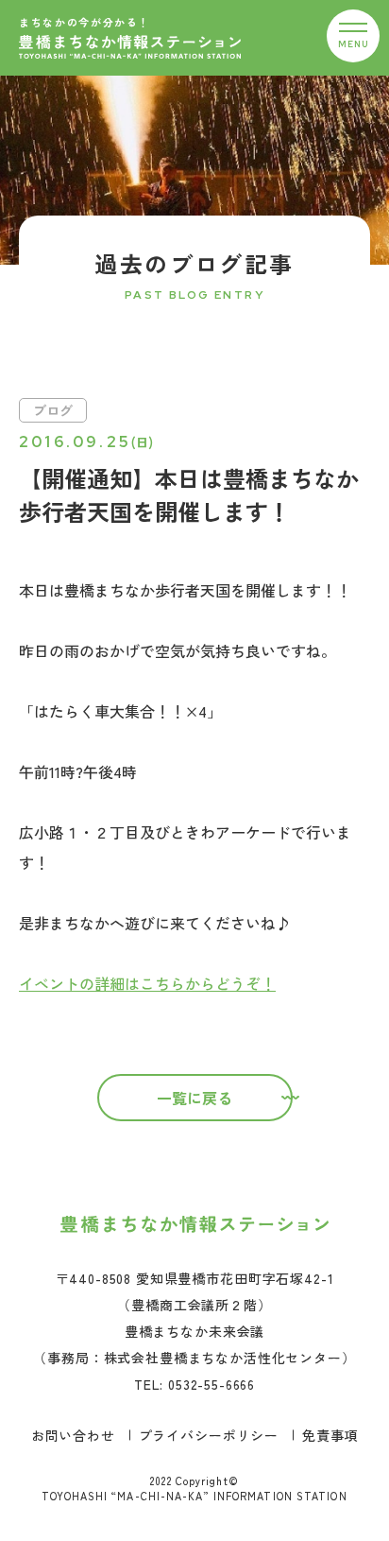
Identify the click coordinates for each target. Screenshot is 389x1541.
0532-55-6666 (211, 1384)
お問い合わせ (73, 1435)
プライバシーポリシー (209, 1435)
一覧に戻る (194, 1097)
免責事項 (330, 1435)
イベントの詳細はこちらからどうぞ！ (147, 983)
